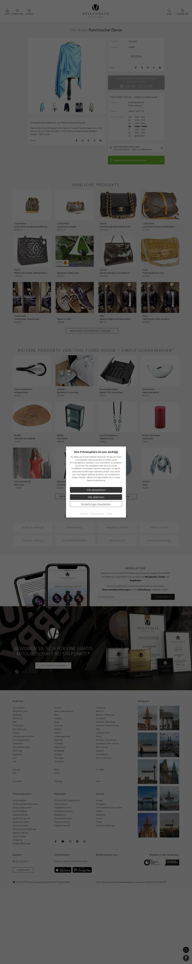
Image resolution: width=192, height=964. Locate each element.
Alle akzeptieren (96, 490)
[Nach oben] (186, 958)
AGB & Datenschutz (97, 514)
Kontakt (109, 514)
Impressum (84, 514)
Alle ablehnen (96, 497)
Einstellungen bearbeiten (96, 504)
